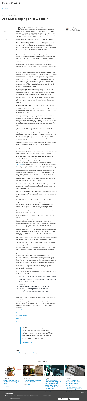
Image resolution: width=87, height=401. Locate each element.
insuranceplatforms (31, 353)
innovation (41, 353)
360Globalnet (19, 310)
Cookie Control (9, 393)
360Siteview (19, 164)
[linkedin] (5, 39)
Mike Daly (73, 28)
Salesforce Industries (22, 315)
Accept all (74, 398)
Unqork (18, 321)
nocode (18, 353)
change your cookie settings (15, 398)
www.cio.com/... (28, 342)
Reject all (63, 398)
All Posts (5, 8)
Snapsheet (19, 318)
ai (37, 353)
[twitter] (5, 35)
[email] (5, 31)
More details (83, 392)
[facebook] (5, 42)
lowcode (23, 353)
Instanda (34, 149)
